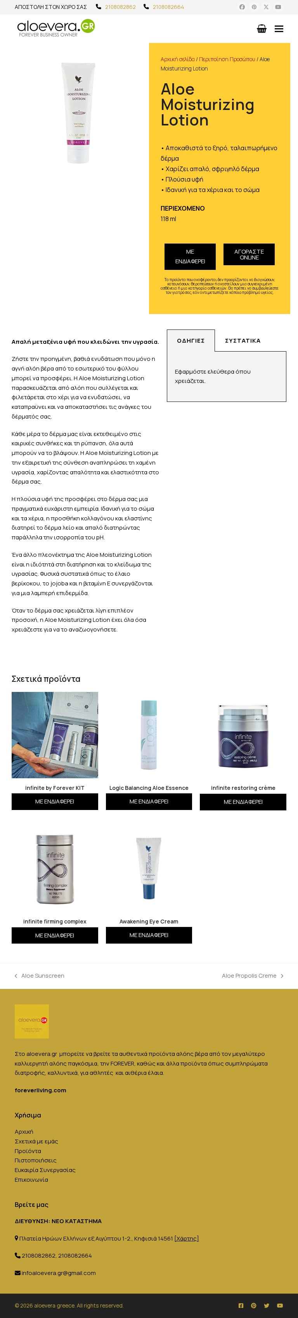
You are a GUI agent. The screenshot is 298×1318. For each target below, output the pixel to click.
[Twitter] (266, 7)
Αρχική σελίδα (178, 59)
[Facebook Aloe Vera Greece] (241, 1305)
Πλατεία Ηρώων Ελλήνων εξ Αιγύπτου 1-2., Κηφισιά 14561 (109, 1238)
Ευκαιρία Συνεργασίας (45, 1170)
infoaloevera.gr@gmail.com (59, 1273)
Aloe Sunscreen (39, 975)
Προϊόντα (28, 1151)
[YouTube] (278, 7)
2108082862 (120, 6)
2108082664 (168, 6)
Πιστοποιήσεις (36, 1160)
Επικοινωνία (31, 1180)
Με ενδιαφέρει (190, 256)
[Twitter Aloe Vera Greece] (266, 1305)
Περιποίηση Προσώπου (227, 59)
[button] (279, 28)
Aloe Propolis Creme (249, 975)
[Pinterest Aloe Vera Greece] (253, 1305)
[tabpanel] (226, 377)
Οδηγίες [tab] (191, 340)
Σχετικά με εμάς (36, 1141)
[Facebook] (242, 7)
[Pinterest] (254, 7)
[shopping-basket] (262, 29)
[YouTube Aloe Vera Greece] (280, 1305)
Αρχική (24, 1132)
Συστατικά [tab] (243, 340)
